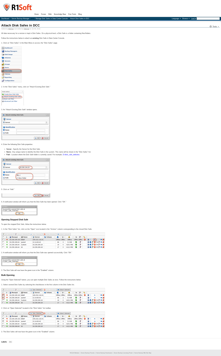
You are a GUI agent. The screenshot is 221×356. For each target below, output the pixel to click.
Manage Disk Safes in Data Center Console (52, 18)
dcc (10, 342)
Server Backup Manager (20, 18)
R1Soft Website (74, 353)
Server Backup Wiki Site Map (142, 353)
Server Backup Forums (87, 353)
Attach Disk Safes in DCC (20, 25)
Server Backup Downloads (104, 353)
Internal (11, 29)
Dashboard (5, 18)
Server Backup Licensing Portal (123, 353)
